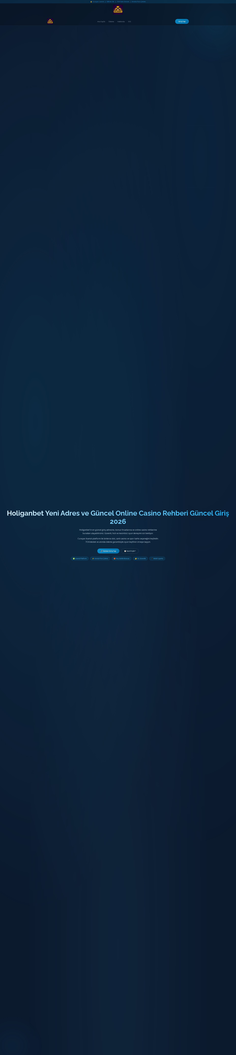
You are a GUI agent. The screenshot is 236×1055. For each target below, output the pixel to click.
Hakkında (121, 21)
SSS (129, 21)
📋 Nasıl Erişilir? (130, 551)
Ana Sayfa (101, 21)
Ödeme (111, 21)
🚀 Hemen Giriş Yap (108, 551)
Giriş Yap (181, 21)
